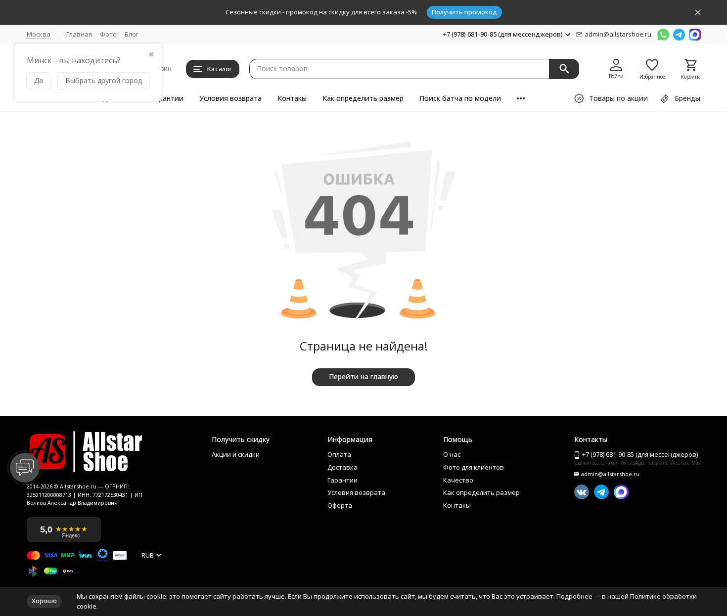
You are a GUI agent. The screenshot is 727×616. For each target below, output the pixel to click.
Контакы (292, 98)
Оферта (339, 506)
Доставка (342, 468)
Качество (458, 480)
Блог (131, 34)
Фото (108, 34)
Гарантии (167, 98)
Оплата (339, 455)
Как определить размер (363, 98)
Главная (79, 34)
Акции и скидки (236, 455)
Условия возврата (230, 98)
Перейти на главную (363, 376)
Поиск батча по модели (460, 98)
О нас (451, 455)
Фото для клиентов (473, 468)
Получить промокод (464, 11)
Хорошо (44, 600)
